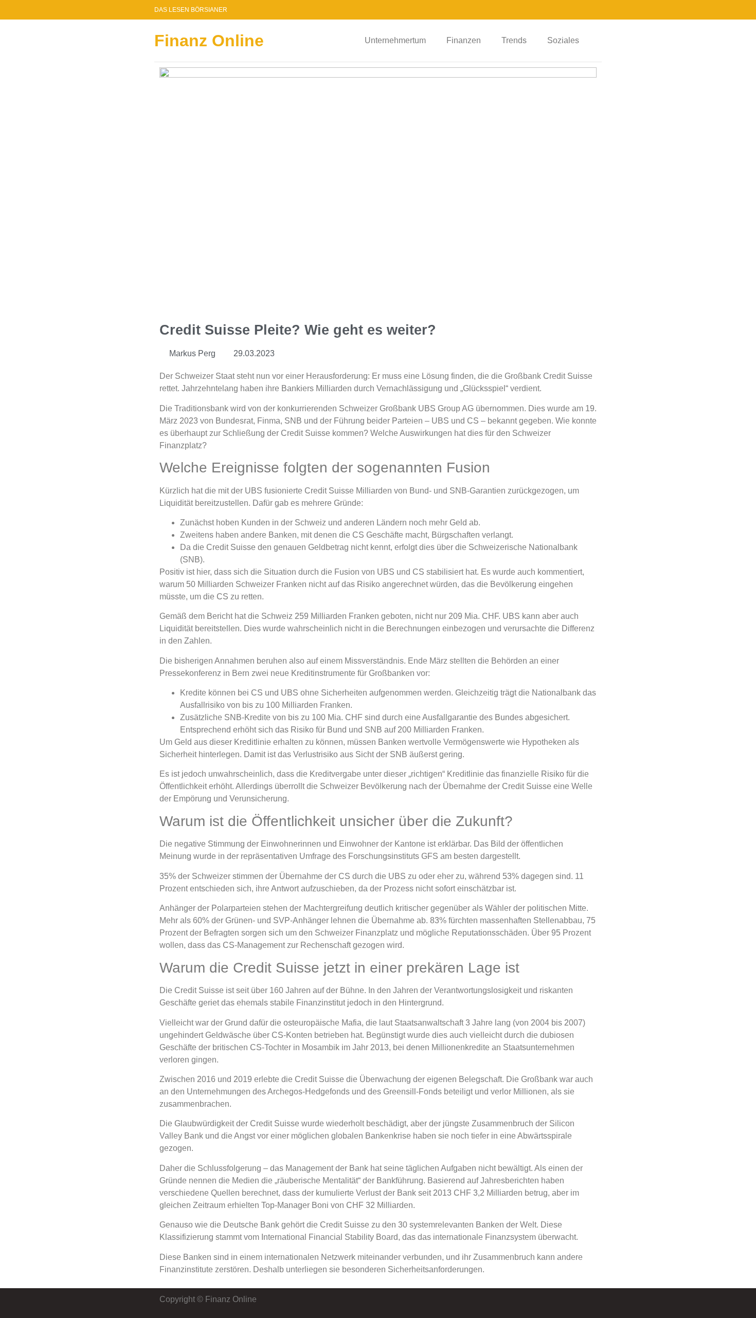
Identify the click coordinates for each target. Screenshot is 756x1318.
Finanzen (463, 40)
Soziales (563, 40)
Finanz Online (209, 40)
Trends (514, 40)
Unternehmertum (395, 40)
